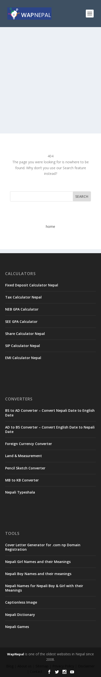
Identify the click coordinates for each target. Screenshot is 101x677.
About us (24, 666)
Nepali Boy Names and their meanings (38, 573)
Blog (9, 666)
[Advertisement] (50, 80)
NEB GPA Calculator (21, 309)
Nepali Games (17, 626)
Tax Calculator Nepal (23, 297)
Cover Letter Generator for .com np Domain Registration (42, 547)
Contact (36, 671)
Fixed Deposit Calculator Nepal (31, 285)
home (50, 226)
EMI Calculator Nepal (23, 357)
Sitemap (42, 666)
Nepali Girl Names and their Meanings (38, 561)
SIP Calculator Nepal (22, 345)
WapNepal (15, 654)
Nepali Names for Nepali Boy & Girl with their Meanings (44, 588)
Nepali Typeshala (20, 492)
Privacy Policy (63, 666)
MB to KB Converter (22, 480)
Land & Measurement (23, 455)
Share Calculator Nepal (25, 333)
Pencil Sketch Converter (25, 468)
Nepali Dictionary (20, 614)
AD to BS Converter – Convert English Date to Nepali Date (50, 429)
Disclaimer (86, 666)
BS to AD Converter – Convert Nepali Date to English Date (50, 412)
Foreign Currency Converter (28, 443)
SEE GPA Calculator (21, 321)
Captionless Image (21, 602)
